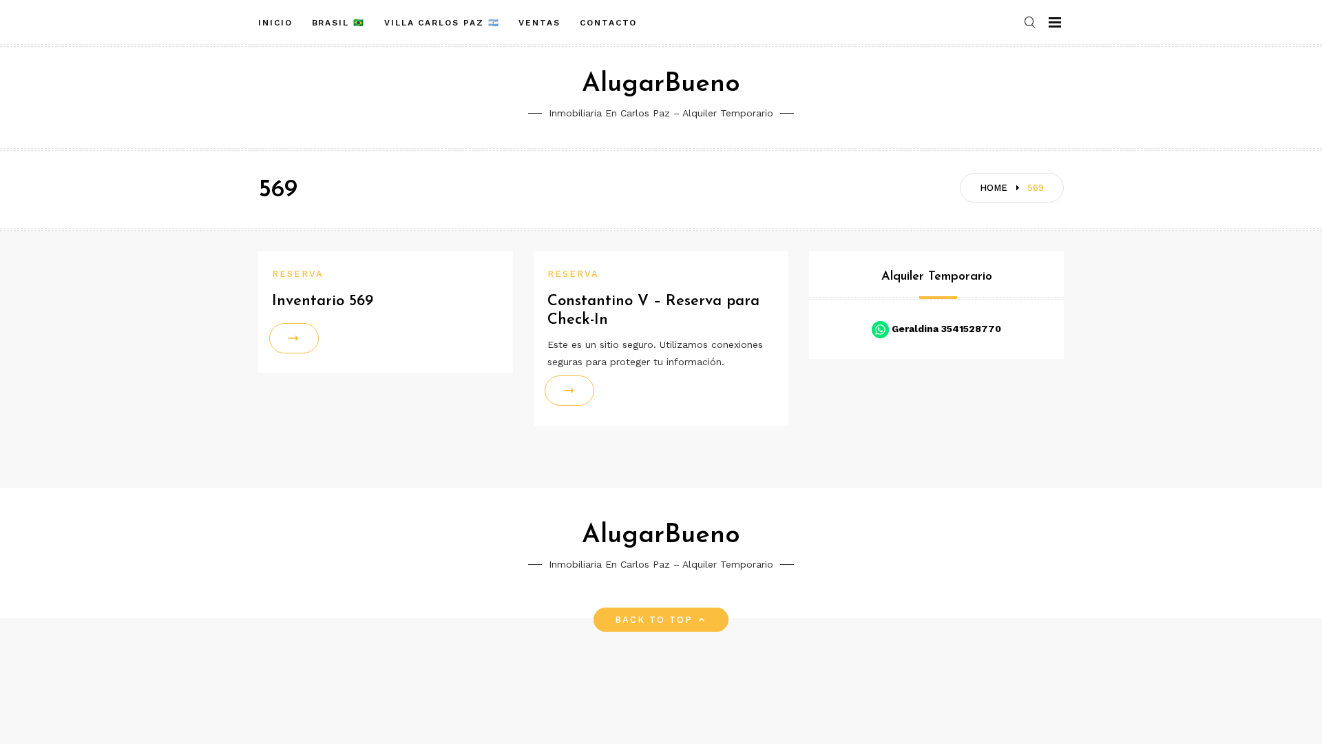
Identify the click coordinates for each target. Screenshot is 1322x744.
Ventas (539, 23)
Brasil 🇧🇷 (338, 23)
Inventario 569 (322, 301)
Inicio (275, 23)
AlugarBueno (661, 84)
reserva (298, 274)
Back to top (654, 619)
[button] (1031, 23)
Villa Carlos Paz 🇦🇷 (442, 23)
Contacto (608, 23)
